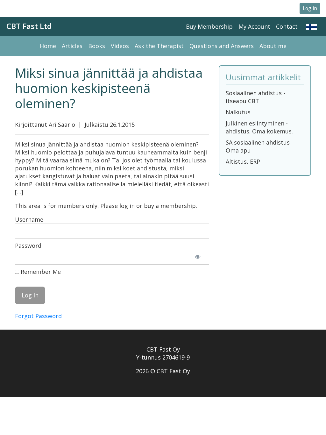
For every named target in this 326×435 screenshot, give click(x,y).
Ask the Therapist (159, 46)
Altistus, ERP (243, 161)
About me (273, 46)
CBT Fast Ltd (29, 26)
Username (29, 219)
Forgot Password (38, 316)
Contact (287, 26)
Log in (310, 8)
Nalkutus (238, 112)
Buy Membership (209, 26)
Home (48, 46)
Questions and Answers (221, 46)
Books (96, 46)
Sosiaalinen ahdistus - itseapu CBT (255, 97)
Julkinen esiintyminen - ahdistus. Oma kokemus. (259, 127)
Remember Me (40, 271)
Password (28, 245)
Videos (120, 46)
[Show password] (197, 257)
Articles (72, 46)
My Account (254, 26)
